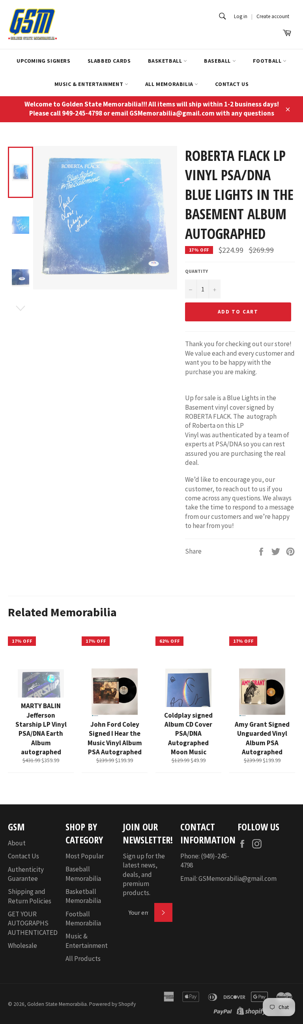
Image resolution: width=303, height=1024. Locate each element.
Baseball (218, 60)
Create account (272, 16)
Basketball (166, 60)
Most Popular (84, 856)
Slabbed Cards (109, 60)
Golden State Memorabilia (57, 1004)
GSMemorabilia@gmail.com (237, 878)
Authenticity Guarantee (26, 874)
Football (268, 60)
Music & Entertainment (89, 84)
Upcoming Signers (44, 60)
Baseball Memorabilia (83, 873)
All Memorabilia (170, 84)
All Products (83, 958)
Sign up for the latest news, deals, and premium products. (144, 874)
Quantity (196, 271)
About (17, 843)
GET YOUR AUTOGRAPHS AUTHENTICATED (33, 923)
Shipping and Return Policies (29, 896)
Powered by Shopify (112, 1004)
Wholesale (22, 945)
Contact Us (232, 84)
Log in (240, 16)
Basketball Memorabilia (83, 896)
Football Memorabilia (83, 918)
